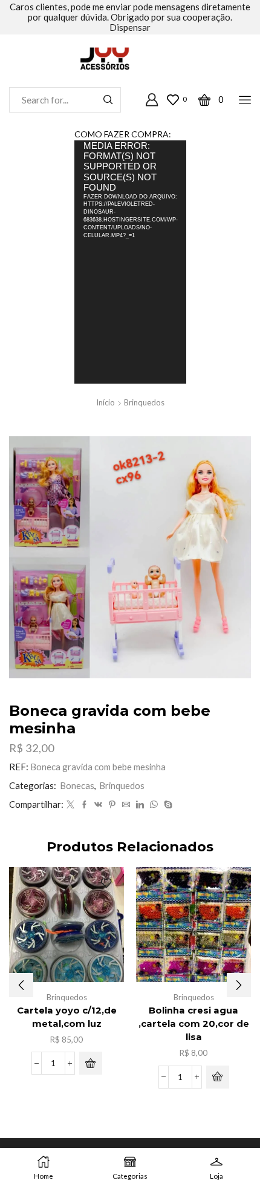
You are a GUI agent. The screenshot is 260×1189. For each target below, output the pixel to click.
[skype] (166, 805)
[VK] (98, 805)
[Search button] (108, 100)
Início (105, 402)
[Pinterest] (112, 805)
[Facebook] (84, 805)
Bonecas (77, 785)
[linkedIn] (140, 805)
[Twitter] (70, 805)
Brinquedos (144, 402)
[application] (130, 261)
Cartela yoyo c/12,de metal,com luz (67, 1017)
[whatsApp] (154, 805)
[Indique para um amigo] (126, 805)
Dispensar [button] (130, 27)
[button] (90, 1063)
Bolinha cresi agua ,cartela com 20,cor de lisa (193, 1024)
